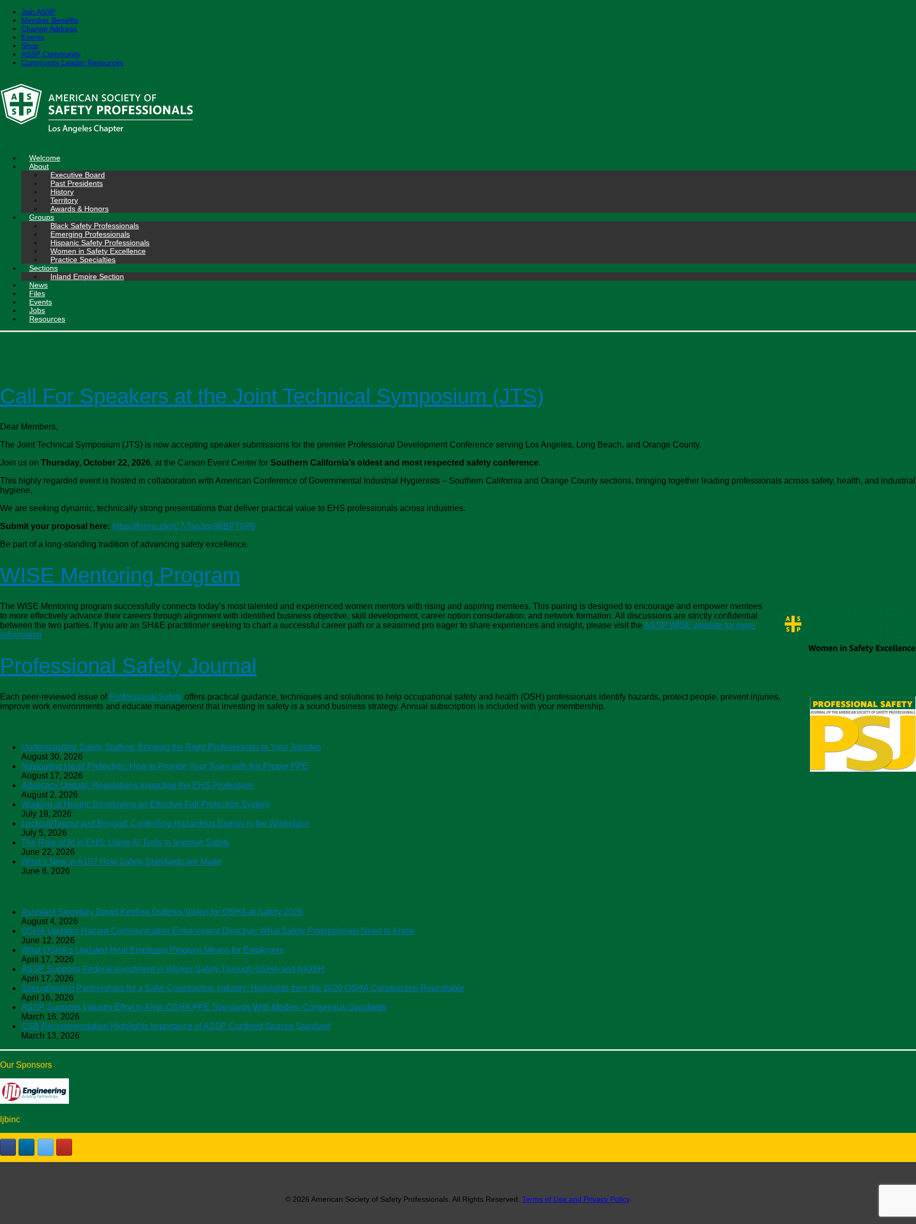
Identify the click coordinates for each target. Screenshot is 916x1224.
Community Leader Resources (72, 62)
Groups (41, 217)
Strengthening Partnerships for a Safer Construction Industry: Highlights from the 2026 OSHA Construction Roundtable (242, 988)
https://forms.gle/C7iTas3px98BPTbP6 (184, 526)
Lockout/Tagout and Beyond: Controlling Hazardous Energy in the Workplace (165, 823)
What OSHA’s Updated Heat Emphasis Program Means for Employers (152, 949)
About (39, 166)
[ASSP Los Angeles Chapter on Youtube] (64, 1147)
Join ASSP (38, 11)
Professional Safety (145, 696)
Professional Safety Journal (128, 665)
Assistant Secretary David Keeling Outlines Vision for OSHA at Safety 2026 (162, 911)
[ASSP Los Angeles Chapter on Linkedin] (26, 1147)
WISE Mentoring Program (120, 575)
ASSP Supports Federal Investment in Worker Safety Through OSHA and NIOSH (172, 968)
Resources (47, 319)
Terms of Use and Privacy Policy (575, 1199)
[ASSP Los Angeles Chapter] (458, 110)
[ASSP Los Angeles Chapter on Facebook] (8, 1147)
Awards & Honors (79, 208)
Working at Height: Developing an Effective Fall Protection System (145, 804)
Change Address (49, 28)
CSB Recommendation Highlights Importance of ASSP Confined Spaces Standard (175, 1026)
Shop (30, 45)
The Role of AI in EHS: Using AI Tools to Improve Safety (125, 842)
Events (32, 37)
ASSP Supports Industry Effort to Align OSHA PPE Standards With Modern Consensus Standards (203, 1007)
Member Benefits (49, 20)
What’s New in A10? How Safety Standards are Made (121, 861)
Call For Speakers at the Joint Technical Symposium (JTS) (272, 396)
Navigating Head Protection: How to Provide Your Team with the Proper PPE (164, 766)
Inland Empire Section (87, 276)
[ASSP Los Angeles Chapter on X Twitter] (46, 1147)
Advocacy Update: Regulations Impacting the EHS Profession (137, 785)
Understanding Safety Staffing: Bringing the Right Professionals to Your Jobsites (171, 747)
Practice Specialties (83, 259)
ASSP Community (51, 54)
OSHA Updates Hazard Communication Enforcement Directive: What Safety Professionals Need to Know (218, 930)
